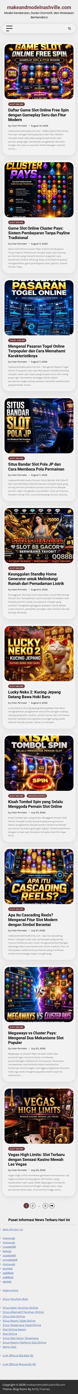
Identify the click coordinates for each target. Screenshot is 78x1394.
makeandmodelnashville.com (39, 7)
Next (51, 1205)
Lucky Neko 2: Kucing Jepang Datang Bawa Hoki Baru (34, 694)
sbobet (7, 1281)
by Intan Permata (17, 125)
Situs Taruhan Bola (15, 1299)
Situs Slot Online (14, 1316)
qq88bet (8, 1273)
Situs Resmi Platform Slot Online (24, 1342)
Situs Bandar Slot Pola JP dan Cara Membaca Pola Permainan (36, 466)
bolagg (7, 1251)
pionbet (8, 1268)
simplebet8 (10, 1260)
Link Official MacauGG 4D (19, 1364)
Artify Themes (41, 1389)
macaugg (9, 1238)
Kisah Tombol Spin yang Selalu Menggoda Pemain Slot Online (35, 804)
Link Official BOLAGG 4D (18, 1355)
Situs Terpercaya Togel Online (22, 1325)
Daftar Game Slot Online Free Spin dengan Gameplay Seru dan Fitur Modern (38, 115)
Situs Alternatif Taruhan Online (23, 1312)
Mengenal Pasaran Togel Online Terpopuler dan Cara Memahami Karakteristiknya (36, 351)
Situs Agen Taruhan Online (20, 1307)
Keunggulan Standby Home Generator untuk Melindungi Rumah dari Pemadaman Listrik (36, 579)
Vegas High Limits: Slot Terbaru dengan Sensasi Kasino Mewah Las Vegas (36, 1159)
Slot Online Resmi (14, 1329)
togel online (17, 340)
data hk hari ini (13, 1229)
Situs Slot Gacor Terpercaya (21, 1338)
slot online (16, 104)
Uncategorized (37, 796)
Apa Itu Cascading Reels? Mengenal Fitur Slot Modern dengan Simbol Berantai (33, 920)
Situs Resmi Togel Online (19, 1320)
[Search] (69, 28)
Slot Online (10, 1333)
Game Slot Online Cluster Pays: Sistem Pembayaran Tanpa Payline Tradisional (39, 233)
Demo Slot (9, 1347)
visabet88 (9, 1246)
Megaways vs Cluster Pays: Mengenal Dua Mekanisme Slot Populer (35, 1038)
